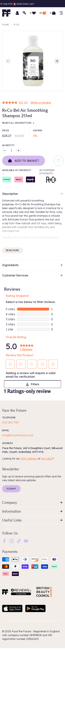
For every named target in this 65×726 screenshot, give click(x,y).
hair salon (46, 458)
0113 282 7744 (10, 422)
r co (16, 24)
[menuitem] (4, 541)
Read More (12, 250)
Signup (11, 488)
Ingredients (10, 265)
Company (9, 502)
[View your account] (17, 13)
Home (5, 24)
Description (10, 194)
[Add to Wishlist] (59, 161)
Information (11, 511)
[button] (10, 364)
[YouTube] (26, 540)
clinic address (29, 458)
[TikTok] (19, 540)
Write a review (41, 102)
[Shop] (61, 13)
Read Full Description (16, 123)
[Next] (57, 61)
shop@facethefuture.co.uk (17, 435)
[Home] (5, 592)
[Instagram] (11, 540)
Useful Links (12, 520)
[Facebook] (4, 540)
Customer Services (15, 275)
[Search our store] (24, 13)
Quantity (8, 145)
